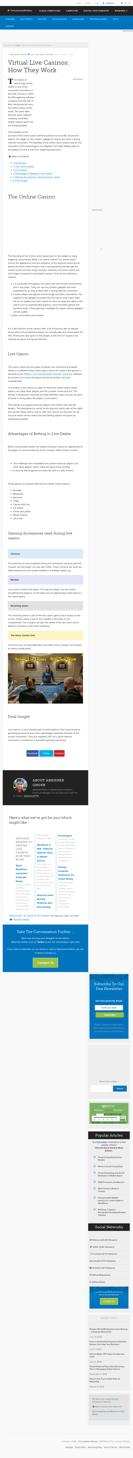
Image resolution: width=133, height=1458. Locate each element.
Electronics (26, 19)
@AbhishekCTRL (31, 795)
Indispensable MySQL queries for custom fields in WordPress (110, 1200)
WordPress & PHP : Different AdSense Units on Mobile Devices (45, 852)
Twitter (46, 753)
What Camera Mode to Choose (108, 1190)
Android (9, 26)
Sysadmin (10, 19)
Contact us (109, 1301)
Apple (116, 19)
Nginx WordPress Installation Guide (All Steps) (22, 873)
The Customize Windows (17, 10)
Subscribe (109, 1015)
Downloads (78, 19)
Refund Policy (124, 1447)
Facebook (32, 753)
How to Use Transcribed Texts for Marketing (104, 1380)
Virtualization (59, 19)
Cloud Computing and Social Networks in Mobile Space (111, 1174)
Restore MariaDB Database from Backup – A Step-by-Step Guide (108, 1330)
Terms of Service (110, 1447)
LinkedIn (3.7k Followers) (104, 1260)
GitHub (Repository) (100, 1274)
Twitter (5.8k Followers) (103, 1246)
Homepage (102, 1142)
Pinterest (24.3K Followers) (104, 1239)
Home (79, 3)
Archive (88, 3)
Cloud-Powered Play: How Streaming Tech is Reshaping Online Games (106, 1368)
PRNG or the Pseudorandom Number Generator (48, 374)
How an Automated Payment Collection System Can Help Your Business (107, 1343)
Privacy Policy (80, 1447)
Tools (97, 3)
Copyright (69, 1447)
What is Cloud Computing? (110, 1166)
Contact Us (110, 3)
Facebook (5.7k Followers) (104, 1253)
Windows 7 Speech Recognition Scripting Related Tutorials (111, 1212)
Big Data (42, 19)
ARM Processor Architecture (111, 1182)
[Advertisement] (47, 35)
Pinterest (59, 753)
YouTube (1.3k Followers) (103, 1267)
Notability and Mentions (108, 1411)
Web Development (98, 19)
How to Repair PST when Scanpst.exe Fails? (106, 1355)
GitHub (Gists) (98, 1281)
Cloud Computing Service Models (110, 1159)
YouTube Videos (21, 919)
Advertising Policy (95, 1447)
